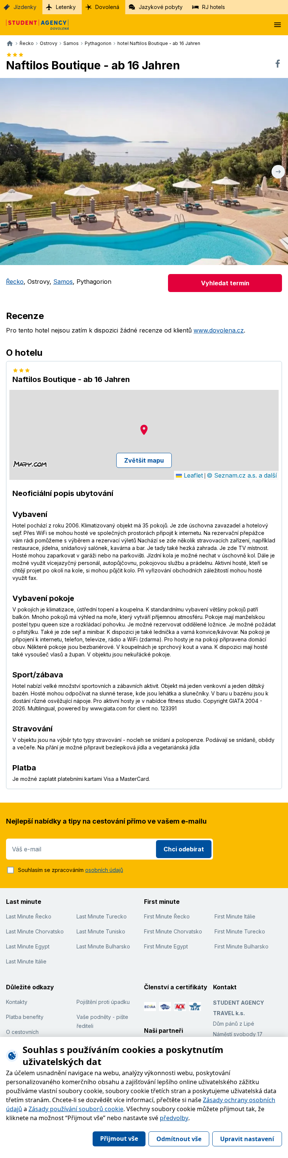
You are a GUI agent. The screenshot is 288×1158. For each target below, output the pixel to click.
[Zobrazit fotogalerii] (144, 171)
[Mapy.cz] (29, 464)
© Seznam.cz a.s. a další (242, 475)
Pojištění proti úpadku (103, 1002)
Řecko (15, 281)
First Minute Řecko (167, 916)
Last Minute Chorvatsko (35, 931)
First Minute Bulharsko (241, 946)
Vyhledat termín (225, 283)
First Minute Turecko (239, 931)
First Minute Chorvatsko (173, 931)
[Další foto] (278, 171)
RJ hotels (213, 7)
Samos (63, 281)
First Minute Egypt (166, 946)
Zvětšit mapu (144, 460)
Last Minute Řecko (28, 916)
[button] (144, 430)
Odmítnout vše (178, 1139)
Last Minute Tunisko (100, 931)
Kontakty (16, 1002)
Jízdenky (25, 7)
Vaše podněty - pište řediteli (102, 1021)
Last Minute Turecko (101, 916)
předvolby (174, 1118)
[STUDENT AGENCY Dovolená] (34, 24)
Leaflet (192, 475)
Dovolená (107, 7)
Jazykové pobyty (161, 7)
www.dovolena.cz (219, 330)
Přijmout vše (119, 1138)
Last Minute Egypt (28, 946)
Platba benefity (25, 1017)
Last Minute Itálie (26, 961)
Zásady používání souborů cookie (75, 1109)
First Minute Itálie (234, 916)
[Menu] (277, 24)
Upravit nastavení (247, 1139)
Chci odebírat (184, 849)
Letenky (66, 7)
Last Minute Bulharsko (103, 946)
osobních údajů (104, 870)
